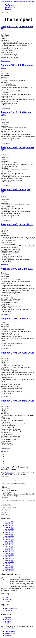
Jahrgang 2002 (9, 563)
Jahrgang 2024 (9, 525)
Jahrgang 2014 (9, 543)
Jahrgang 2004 (9, 560)
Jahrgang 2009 (9, 551)
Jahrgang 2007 (9, 555)
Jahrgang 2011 (9, 548)
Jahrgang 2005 (9, 558)
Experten (8, 9)
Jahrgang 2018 (9, 536)
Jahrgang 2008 (9, 553)
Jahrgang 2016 (9, 539)
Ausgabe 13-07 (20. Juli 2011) (17, 224)
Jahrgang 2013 (9, 544)
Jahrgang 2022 (9, 529)
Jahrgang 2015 (9, 541)
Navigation (8, 621)
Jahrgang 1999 (9, 569)
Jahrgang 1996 (9, 570)
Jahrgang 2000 (9, 567)
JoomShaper (12, 628)
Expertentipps (9, 610)
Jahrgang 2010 (9, 549)
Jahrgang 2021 (9, 530)
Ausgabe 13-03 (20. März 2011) (17, 400)
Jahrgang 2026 (9, 522)
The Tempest (10, 5)
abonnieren (9, 473)
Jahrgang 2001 (9, 565)
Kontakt (7, 623)
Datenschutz (8, 619)
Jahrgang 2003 (9, 562)
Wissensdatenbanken (11, 608)
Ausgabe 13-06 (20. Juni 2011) (17, 269)
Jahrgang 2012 (9, 546)
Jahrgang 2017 (9, 537)
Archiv (7, 597)
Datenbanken (10, 7)
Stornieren (8, 601)
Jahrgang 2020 (9, 532)
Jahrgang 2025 (9, 523)
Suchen (3, 12)
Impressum (8, 618)
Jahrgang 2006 (9, 556)
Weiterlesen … (5, 61)
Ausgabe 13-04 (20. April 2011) (17, 352)
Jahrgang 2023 (9, 527)
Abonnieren (8, 599)
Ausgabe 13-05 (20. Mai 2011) (16, 318)
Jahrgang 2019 (9, 534)
